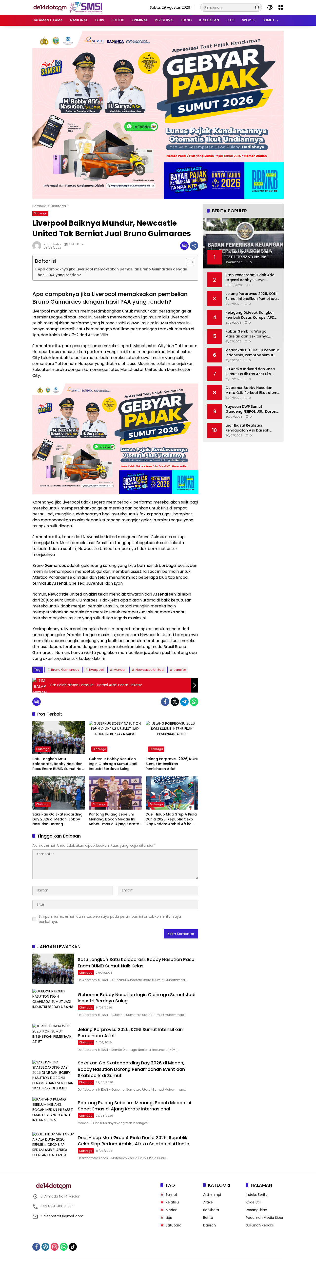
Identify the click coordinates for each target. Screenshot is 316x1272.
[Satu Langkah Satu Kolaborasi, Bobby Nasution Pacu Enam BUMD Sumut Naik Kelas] (58, 737)
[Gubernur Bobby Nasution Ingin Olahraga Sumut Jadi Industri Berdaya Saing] (115, 737)
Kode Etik (253, 1202)
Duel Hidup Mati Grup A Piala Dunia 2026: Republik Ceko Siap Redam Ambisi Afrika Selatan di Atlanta (171, 819)
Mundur (120, 669)
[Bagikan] (194, 245)
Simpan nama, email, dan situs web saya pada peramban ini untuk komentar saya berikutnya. (110, 919)
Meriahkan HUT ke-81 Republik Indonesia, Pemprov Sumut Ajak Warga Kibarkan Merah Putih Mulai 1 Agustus (252, 353)
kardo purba (52, 244)
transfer (180, 669)
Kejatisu (172, 1202)
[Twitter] (175, 701)
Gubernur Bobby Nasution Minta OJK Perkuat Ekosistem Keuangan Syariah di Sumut (251, 390)
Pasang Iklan (256, 1209)
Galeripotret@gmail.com (62, 1216)
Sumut (171, 1194)
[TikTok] (73, 1247)
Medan (172, 1209)
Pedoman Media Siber (264, 1217)
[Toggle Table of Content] (187, 262)
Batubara (173, 1225)
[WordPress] (45, 1247)
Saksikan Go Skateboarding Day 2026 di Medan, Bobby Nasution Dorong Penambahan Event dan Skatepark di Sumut (57, 819)
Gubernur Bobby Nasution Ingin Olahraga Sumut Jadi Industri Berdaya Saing (113, 764)
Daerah (209, 1225)
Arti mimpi (212, 1194)
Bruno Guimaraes (65, 669)
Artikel (208, 1202)
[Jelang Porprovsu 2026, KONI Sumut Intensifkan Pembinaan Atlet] (172, 737)
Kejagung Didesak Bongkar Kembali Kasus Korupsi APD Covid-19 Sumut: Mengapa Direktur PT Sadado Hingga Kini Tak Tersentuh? (249, 315)
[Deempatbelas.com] (75, 7)
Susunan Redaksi (260, 1225)
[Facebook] (165, 701)
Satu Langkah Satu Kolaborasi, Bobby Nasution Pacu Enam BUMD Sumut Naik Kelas (58, 764)
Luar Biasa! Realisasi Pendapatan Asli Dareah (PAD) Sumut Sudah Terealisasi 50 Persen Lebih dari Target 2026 (249, 428)
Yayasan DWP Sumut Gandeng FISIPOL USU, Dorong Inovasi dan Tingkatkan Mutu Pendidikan (252, 409)
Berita (208, 1217)
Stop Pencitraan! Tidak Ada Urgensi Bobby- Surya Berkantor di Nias (250, 277)
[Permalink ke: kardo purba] (38, 245)
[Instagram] (55, 1247)
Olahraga (40, 213)
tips (169, 1217)
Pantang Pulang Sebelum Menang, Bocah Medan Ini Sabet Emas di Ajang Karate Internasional (114, 819)
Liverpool (96, 669)
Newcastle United (150, 669)
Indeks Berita (257, 1194)
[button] (257, 7)
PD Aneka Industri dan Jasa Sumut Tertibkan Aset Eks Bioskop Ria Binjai (250, 371)
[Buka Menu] (281, 7)
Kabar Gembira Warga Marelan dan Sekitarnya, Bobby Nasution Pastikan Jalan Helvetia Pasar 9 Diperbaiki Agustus (247, 334)
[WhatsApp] (194, 701)
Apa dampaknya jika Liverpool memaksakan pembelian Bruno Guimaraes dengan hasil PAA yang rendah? (112, 272)
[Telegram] (184, 701)
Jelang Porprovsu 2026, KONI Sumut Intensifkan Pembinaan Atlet (172, 764)
